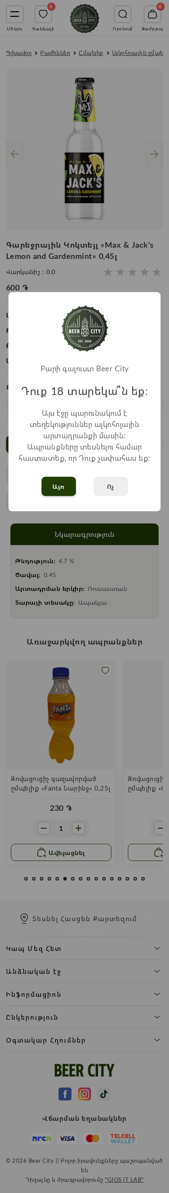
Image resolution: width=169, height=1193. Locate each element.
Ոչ (110, 486)
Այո (58, 486)
